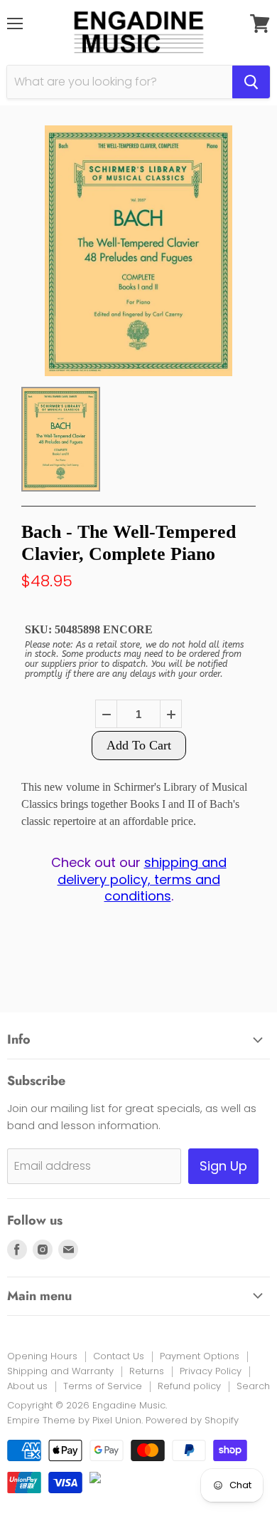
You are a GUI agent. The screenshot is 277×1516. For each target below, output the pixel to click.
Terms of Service (102, 1386)
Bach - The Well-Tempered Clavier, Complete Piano (128, 542)
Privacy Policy (210, 1371)
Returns (146, 1371)
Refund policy (189, 1386)
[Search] (251, 82)
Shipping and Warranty (60, 1371)
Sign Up (223, 1166)
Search (253, 1386)
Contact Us (118, 1356)
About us (27, 1386)
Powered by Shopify (192, 1420)
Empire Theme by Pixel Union (74, 1420)
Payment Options (199, 1356)
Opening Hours (42, 1356)
